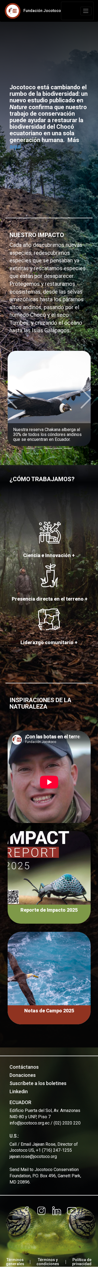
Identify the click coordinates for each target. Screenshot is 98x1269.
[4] (68, 448)
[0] (30, 448)
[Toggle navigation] (85, 11)
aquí (15, 146)
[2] (48, 448)
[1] (39, 448)
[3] (58, 448)
